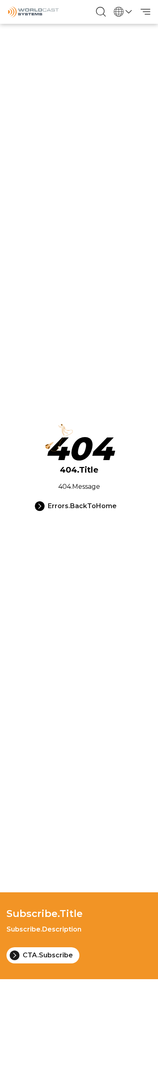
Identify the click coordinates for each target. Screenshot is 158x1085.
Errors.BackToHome (82, 506)
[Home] (33, 11)
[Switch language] (123, 12)
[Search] (101, 12)
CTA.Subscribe (48, 955)
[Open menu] (145, 12)
